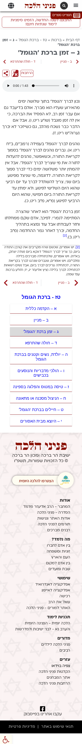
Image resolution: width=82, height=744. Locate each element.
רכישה (64, 596)
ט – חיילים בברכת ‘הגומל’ (41, 409)
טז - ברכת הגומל (33, 40)
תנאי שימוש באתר (57, 727)
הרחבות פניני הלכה (54, 683)
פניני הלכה (40, 6)
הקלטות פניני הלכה (54, 672)
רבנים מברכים (58, 530)
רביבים (64, 650)
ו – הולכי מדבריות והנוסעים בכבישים (41, 373)
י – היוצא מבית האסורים (41, 421)
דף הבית (73, 40)
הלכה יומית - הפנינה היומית (47, 623)
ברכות (56, 40)
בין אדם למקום (58, 563)
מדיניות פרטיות (22, 727)
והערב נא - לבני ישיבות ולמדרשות (42, 629)
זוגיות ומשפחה (58, 551)
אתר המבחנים (58, 678)
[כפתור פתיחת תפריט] (11, 5)
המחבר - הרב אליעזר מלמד (46, 507)
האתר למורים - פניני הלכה (48, 608)
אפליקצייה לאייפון (56, 590)
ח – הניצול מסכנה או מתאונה (41, 398)
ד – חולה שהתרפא (41, 343)
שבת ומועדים (59, 569)
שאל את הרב (59, 602)
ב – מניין (41, 320)
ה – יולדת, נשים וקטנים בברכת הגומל (41, 356)
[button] (76, 5)
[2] (65, 235)
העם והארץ (60, 557)
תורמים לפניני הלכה (54, 524)
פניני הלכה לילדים (55, 645)
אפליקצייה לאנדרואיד (52, 584)
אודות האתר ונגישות (53, 518)
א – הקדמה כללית (41, 308)
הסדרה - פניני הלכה (53, 513)
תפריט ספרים (62, 15)
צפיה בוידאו (60, 666)
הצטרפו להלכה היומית (36, 480)
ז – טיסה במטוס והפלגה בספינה (41, 387)
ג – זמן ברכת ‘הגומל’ (41, 331)
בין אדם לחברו (58, 546)
